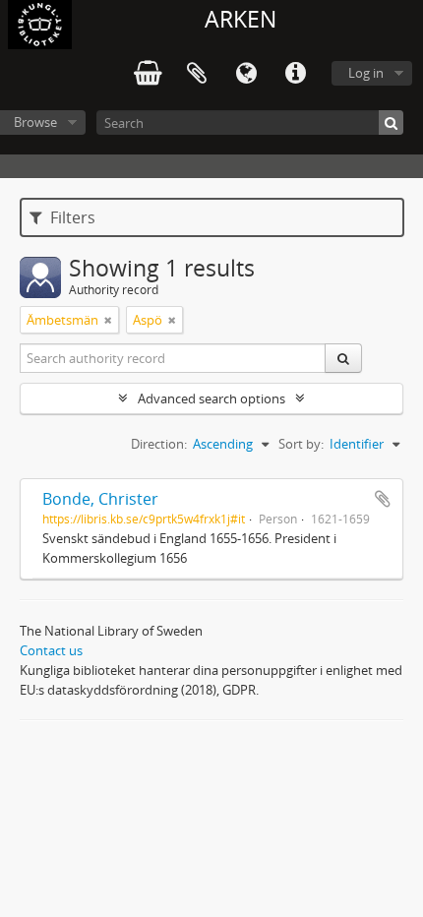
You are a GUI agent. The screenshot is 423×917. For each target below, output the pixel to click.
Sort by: (301, 444)
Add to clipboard (383, 499)
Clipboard (196, 73)
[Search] (391, 122)
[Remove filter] (108, 320)
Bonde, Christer (100, 499)
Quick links (295, 73)
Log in (366, 73)
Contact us (51, 650)
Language (246, 73)
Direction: (159, 444)
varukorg (147, 73)
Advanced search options (211, 398)
